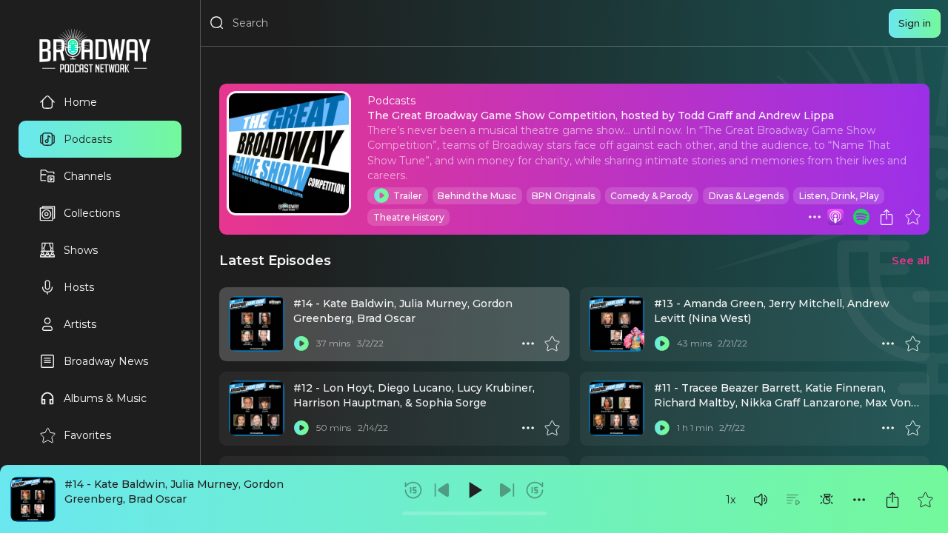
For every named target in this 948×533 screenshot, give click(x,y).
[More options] (859, 500)
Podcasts (88, 139)
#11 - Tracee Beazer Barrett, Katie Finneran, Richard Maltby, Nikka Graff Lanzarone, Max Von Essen (782, 403)
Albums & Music (105, 398)
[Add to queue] (793, 499)
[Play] (474, 490)
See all (910, 260)
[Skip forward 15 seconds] (534, 490)
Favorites (87, 435)
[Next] (506, 490)
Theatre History (408, 217)
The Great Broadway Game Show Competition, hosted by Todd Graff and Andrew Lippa (600, 115)
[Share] (892, 499)
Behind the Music (477, 195)
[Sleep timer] (826, 500)
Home (80, 102)
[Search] (217, 23)
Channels (87, 176)
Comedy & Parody (651, 195)
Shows (81, 250)
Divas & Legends (746, 195)
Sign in (914, 23)
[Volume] (760, 500)
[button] (760, 500)
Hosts (79, 287)
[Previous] (442, 490)
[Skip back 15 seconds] (413, 490)
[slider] (474, 513)
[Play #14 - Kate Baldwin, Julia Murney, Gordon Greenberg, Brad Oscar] (301, 343)
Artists (80, 324)
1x (730, 499)
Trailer (407, 195)
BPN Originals (563, 195)
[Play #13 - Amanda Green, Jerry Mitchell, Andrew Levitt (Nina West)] (662, 343)
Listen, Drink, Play (839, 195)
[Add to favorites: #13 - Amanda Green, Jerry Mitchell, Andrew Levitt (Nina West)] (912, 343)
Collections (92, 213)
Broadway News (106, 361)
